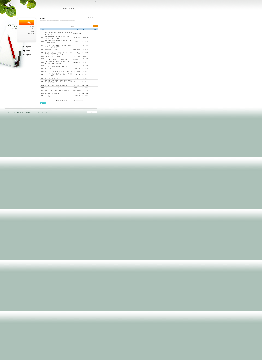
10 (74, 100)
